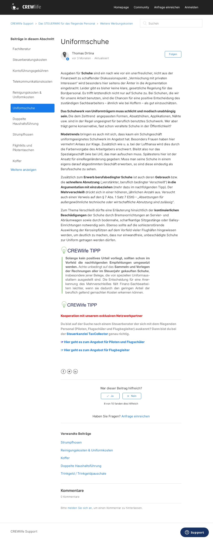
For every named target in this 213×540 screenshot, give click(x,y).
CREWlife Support (22, 23)
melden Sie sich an (80, 507)
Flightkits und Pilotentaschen (23, 147)
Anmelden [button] (191, 7)
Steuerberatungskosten (30, 60)
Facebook (63, 371)
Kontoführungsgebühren (30, 71)
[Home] (27, 9)
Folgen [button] (173, 54)
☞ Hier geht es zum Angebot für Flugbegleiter (95, 350)
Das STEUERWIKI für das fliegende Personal (66, 23)
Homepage (121, 7)
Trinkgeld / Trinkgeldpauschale (83, 473)
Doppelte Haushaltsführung (25, 121)
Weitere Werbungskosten (116, 23)
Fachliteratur (22, 49)
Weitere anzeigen (23, 170)
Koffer (17, 161)
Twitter (69, 371)
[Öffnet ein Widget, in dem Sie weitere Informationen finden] (194, 533)
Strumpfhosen (23, 134)
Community (141, 7)
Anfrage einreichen (167, 7)
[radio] (110, 396)
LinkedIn (75, 371)
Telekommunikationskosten (32, 81)
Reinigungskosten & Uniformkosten (27, 94)
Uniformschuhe (24, 108)
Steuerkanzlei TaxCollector (87, 334)
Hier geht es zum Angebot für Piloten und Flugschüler (104, 342)
